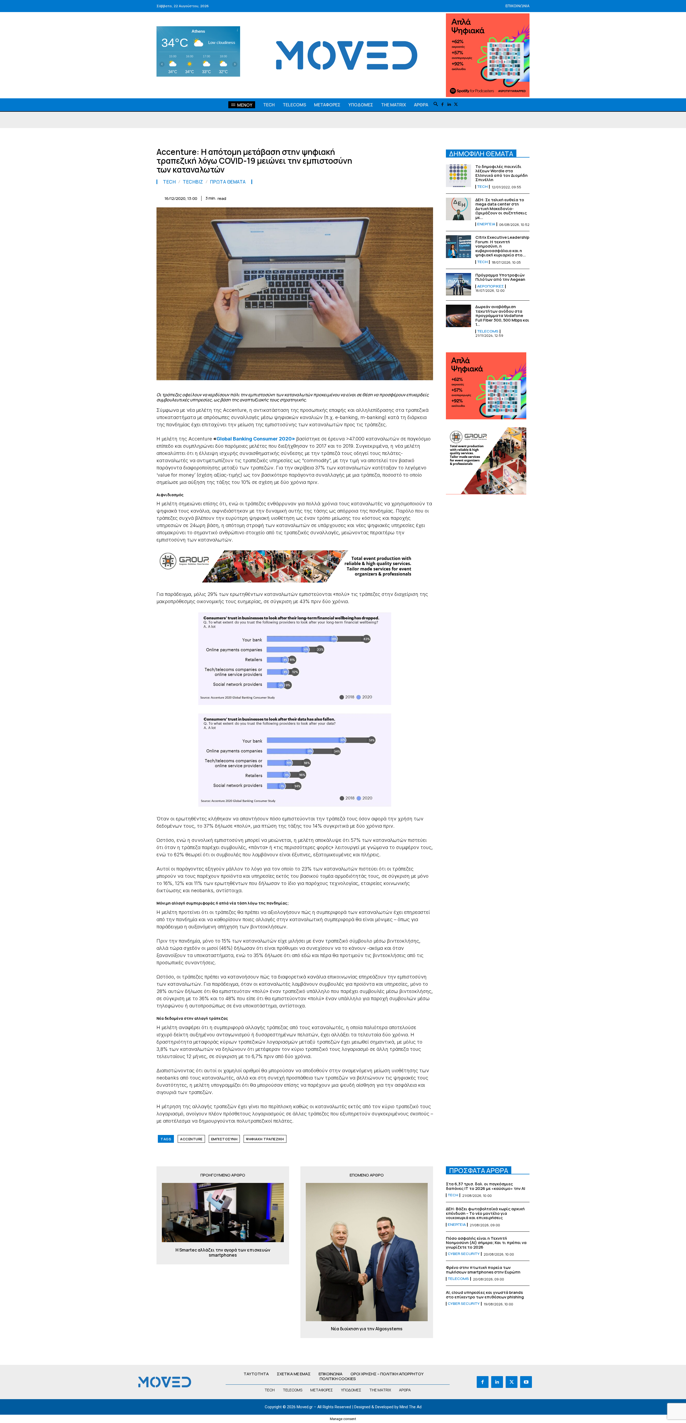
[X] (456, 105)
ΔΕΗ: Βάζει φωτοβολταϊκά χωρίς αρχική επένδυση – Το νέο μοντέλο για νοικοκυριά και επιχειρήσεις (485, 1213)
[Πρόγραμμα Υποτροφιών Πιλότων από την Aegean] (458, 284)
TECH (169, 182)
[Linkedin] (449, 105)
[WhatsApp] (353, 197)
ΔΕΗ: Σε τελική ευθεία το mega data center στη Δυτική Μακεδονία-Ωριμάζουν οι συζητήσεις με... (501, 208)
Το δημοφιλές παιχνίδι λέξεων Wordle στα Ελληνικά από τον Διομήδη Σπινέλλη (501, 173)
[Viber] (402, 197)
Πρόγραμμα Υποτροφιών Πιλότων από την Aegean (500, 277)
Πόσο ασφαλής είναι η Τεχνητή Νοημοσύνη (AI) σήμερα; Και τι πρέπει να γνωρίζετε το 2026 (486, 1242)
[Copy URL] (414, 197)
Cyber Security (464, 1254)
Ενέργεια (486, 224)
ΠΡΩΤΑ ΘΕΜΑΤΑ (228, 182)
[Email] (377, 197)
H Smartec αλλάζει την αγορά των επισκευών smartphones (223, 1253)
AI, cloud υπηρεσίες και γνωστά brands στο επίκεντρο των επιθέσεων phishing (485, 1295)
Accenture (191, 1139)
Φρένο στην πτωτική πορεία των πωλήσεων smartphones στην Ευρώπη (483, 1270)
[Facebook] (443, 105)
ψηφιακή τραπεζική (265, 1139)
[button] (436, 104)
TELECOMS (487, 331)
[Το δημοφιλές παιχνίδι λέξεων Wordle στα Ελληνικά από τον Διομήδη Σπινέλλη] (458, 176)
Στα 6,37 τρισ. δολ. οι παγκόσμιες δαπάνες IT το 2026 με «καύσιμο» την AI (485, 1186)
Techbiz (193, 182)
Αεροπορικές (490, 286)
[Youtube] (526, 1382)
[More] (427, 197)
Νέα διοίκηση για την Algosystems (366, 1328)
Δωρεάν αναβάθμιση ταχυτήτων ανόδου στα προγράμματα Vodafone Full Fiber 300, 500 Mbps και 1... (502, 315)
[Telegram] (390, 197)
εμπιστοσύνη (224, 1139)
